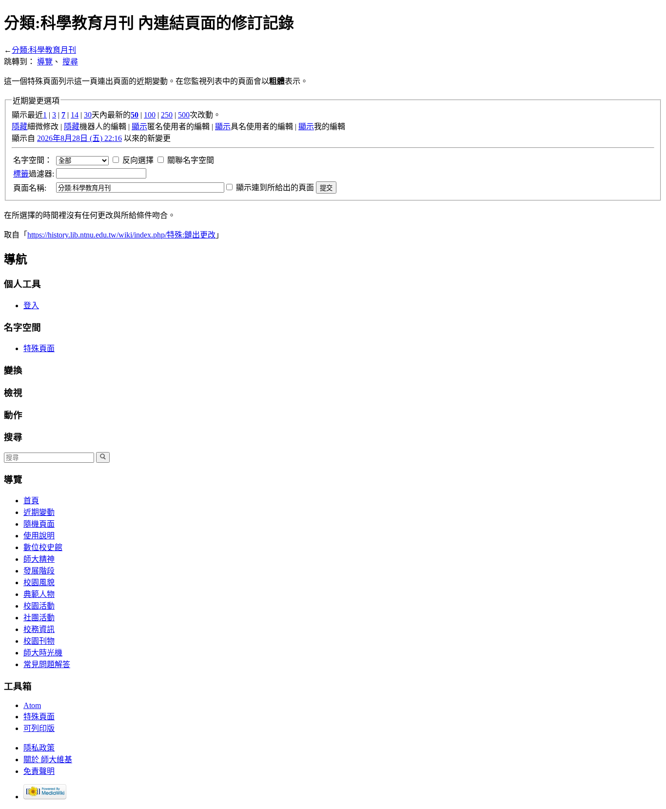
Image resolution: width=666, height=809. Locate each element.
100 (150, 115)
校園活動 (39, 606)
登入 (31, 305)
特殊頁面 (39, 348)
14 (74, 115)
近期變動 (39, 512)
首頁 (31, 500)
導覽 (45, 62)
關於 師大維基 (47, 759)
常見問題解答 (46, 664)
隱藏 (19, 126)
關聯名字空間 (190, 160)
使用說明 (39, 536)
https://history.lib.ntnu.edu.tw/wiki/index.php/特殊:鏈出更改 (121, 235)
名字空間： (32, 160)
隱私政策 (39, 748)
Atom (32, 705)
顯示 (139, 126)
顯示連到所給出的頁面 (275, 187)
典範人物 (39, 594)
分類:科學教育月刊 (44, 50)
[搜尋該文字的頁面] (103, 457)
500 (184, 115)
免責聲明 (39, 771)
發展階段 (39, 571)
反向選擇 (138, 160)
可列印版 (39, 728)
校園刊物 (39, 641)
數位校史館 (42, 547)
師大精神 (39, 559)
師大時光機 (42, 653)
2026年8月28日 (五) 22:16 (79, 138)
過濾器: (33, 174)
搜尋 (70, 62)
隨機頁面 (39, 524)
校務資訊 (39, 629)
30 (88, 115)
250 (167, 115)
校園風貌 (39, 582)
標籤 (21, 174)
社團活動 (39, 617)
